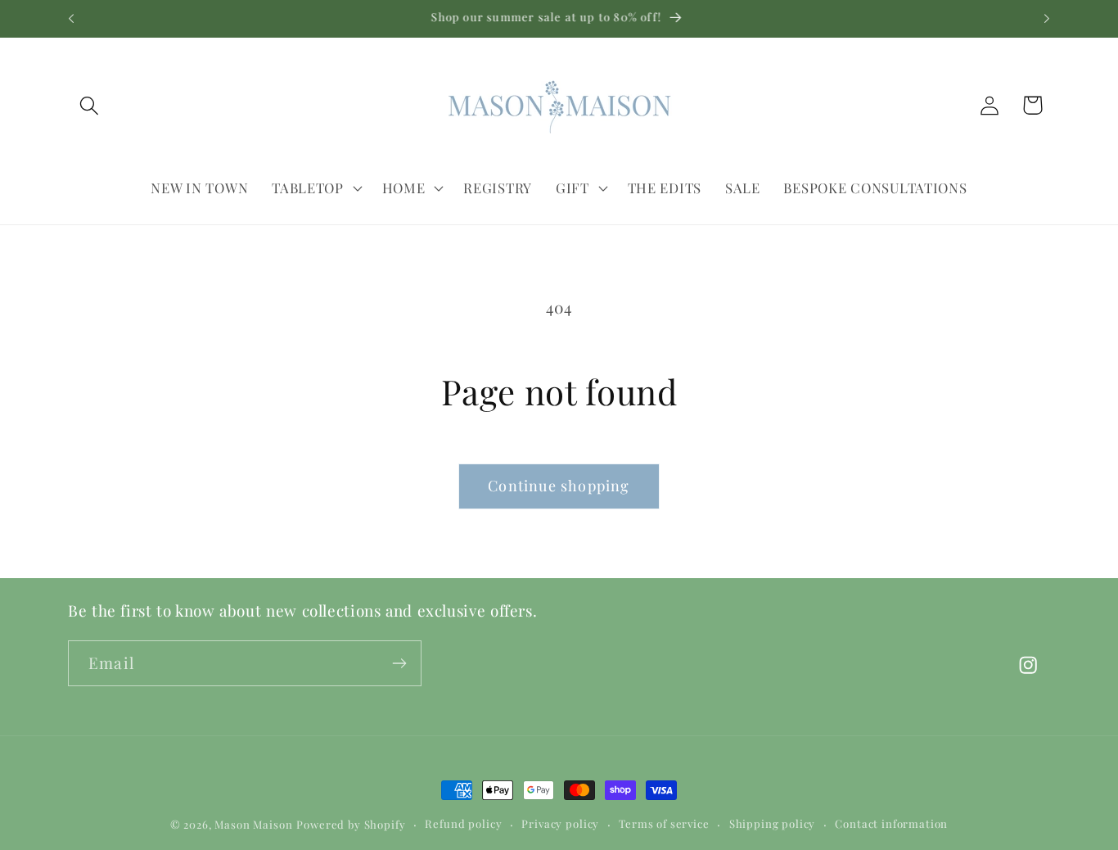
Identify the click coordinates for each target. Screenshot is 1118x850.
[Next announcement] (1047, 19)
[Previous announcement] (71, 19)
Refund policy (463, 823)
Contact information (891, 823)
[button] (89, 105)
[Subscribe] (399, 663)
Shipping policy (772, 823)
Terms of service (664, 823)
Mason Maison (253, 824)
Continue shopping (558, 485)
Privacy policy (560, 823)
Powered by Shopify (350, 824)
